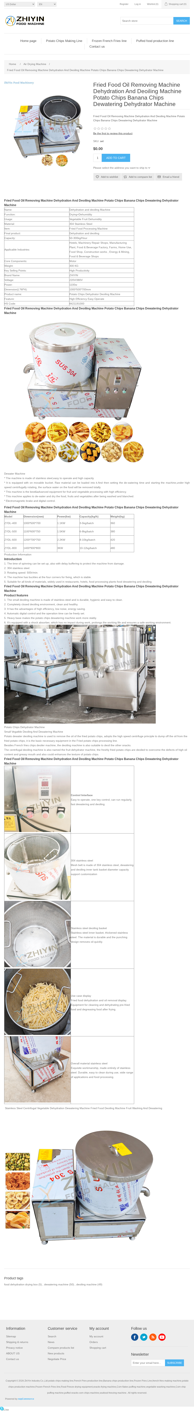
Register (124, 4)
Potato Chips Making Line (64, 41)
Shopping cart (97, 1347)
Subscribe (174, 1362)
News (51, 1342)
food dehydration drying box (21, 1284)
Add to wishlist (109, 176)
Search (181, 20)
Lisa (6, 1409)
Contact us (97, 46)
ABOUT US (13, 1353)
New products (56, 1353)
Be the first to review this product (112, 133)
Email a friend (171, 176)
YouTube (162, 1337)
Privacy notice (14, 1347)
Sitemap (11, 1336)
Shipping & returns (17, 1342)
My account (96, 1336)
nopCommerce (26, 1399)
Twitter (143, 1337)
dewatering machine (56, 1284)
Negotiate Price (57, 1359)
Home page (28, 41)
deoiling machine (86, 1284)
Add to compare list (140, 176)
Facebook (134, 1337)
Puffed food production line (155, 41)
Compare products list (61, 1347)
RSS (152, 1337)
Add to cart (116, 157)
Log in (138, 4)
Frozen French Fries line (109, 41)
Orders (93, 1342)
